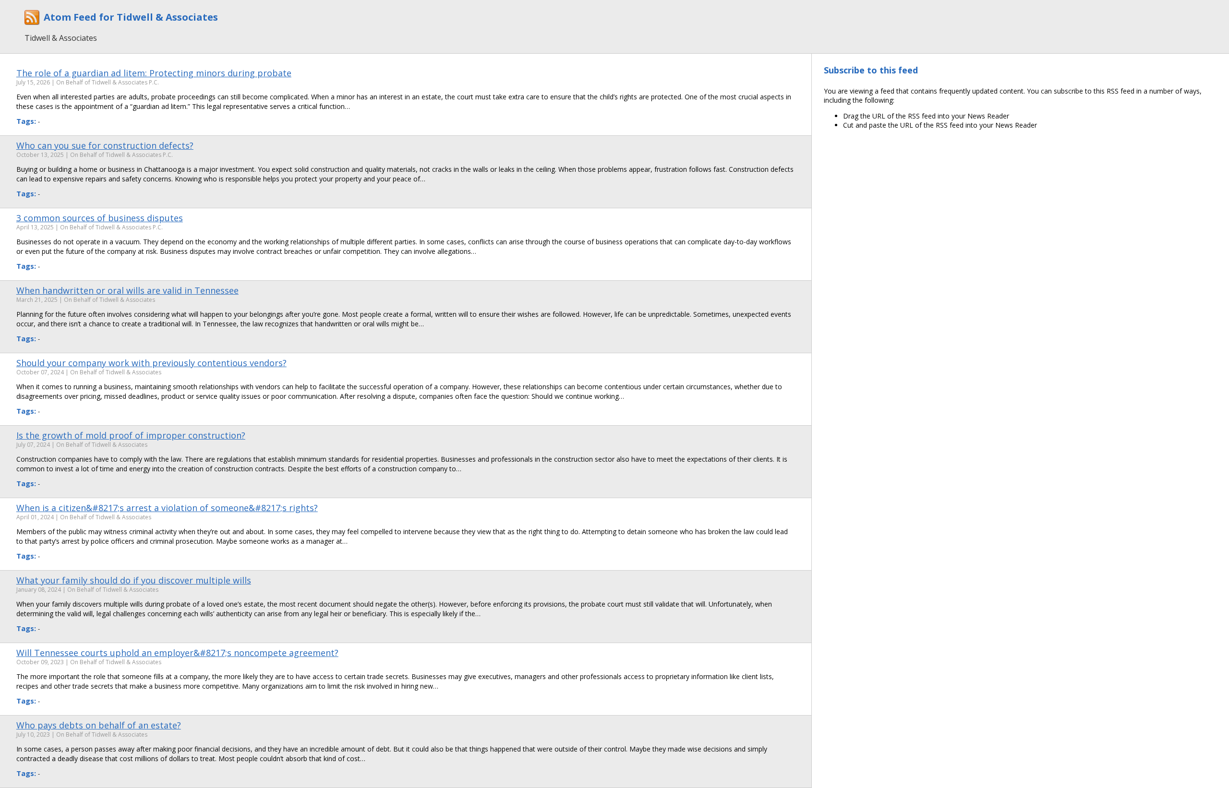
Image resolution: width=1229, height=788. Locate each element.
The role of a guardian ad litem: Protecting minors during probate (153, 73)
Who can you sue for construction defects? (104, 145)
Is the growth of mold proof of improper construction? (130, 435)
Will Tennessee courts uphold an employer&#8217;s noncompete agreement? (177, 652)
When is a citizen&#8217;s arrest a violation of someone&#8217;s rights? (167, 507)
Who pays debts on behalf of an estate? (98, 725)
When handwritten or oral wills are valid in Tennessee (127, 290)
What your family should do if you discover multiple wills (133, 580)
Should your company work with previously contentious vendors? (151, 363)
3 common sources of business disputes (99, 218)
